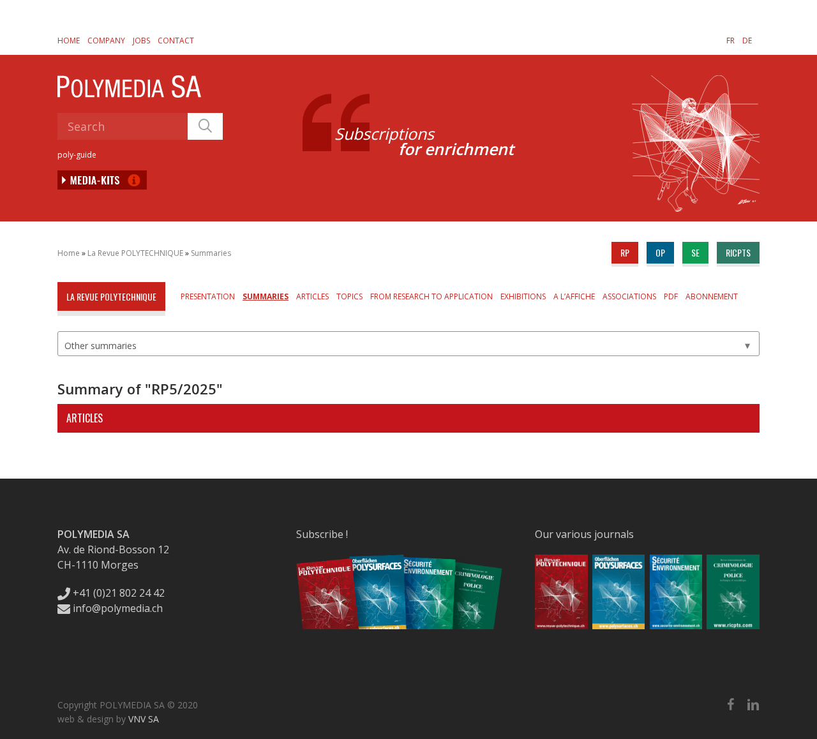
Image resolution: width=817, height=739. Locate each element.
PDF (671, 296)
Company (106, 40)
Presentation (208, 296)
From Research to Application (431, 296)
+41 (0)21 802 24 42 (117, 593)
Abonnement (712, 296)
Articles (312, 296)
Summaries (211, 253)
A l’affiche (574, 296)
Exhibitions (523, 296)
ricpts (738, 252)
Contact (176, 40)
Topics (349, 296)
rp (624, 252)
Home (68, 40)
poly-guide (76, 154)
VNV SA (143, 719)
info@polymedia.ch (118, 608)
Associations (629, 296)
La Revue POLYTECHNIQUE (135, 253)
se (695, 252)
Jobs (141, 40)
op (660, 252)
